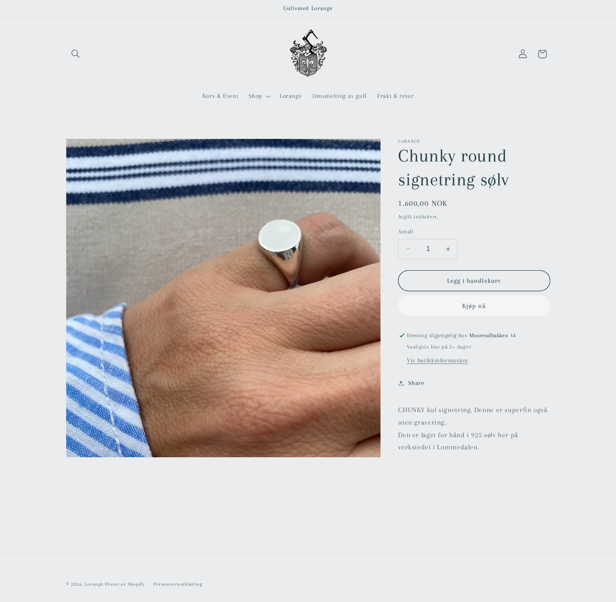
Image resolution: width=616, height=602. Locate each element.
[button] (75, 54)
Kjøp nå (474, 306)
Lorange (94, 584)
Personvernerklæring (177, 584)
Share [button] (416, 382)
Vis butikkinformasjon (437, 360)
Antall (406, 231)
